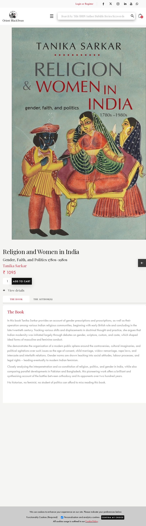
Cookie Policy (91, 521)
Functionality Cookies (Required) (42, 517)
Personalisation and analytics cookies (82, 517)
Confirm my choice (113, 517)
